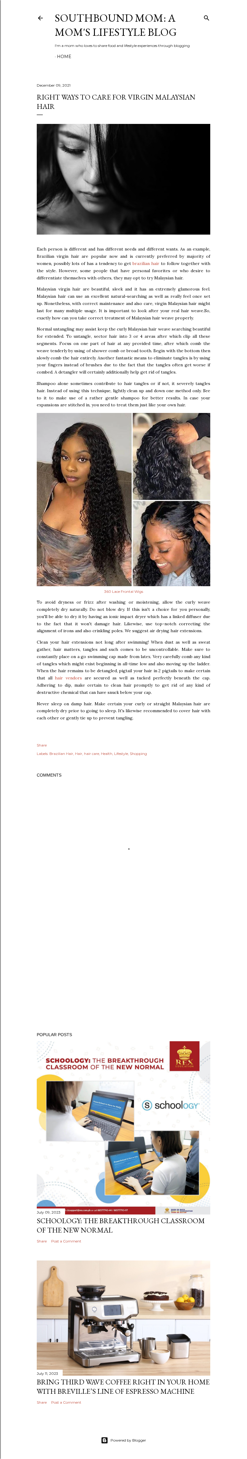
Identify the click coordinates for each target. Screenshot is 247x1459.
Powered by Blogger (128, 1440)
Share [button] (42, 745)
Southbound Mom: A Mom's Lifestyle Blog (116, 25)
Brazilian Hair (61, 753)
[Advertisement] (123, 975)
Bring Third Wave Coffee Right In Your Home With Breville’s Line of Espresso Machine (123, 1386)
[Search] (206, 17)
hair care (91, 753)
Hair (78, 753)
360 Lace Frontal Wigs (123, 591)
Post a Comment (66, 1241)
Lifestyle (121, 753)
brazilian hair (146, 263)
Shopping (138, 753)
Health (106, 753)
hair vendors (68, 678)
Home (64, 56)
